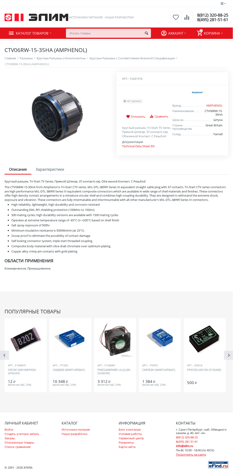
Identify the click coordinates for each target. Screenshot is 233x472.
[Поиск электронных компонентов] (218, 464)
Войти (9, 429)
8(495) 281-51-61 (212, 19)
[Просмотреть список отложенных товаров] (175, 20)
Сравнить (161, 116)
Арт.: (125, 79)
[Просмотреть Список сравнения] (186, 20)
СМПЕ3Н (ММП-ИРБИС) (158, 370)
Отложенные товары (19, 442)
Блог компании (129, 429)
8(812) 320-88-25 (212, 15)
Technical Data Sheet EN (138, 146)
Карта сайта (127, 447)
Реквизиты (126, 442)
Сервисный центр (131, 438)
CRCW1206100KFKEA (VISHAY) (22, 371)
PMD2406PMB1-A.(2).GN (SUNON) (114, 371)
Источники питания (86, 17)
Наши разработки (119, 17)
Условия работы (130, 434)
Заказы (10, 438)
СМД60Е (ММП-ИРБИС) (69, 370)
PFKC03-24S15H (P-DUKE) (204, 370)
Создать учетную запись (22, 434)
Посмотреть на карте (191, 454)
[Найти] (146, 33)
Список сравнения (17, 447)
